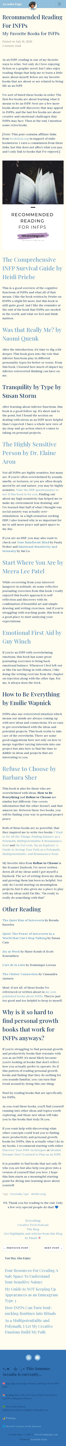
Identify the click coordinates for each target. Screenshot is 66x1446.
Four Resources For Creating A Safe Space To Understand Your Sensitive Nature (31, 1276)
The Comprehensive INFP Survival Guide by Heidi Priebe (32, 267)
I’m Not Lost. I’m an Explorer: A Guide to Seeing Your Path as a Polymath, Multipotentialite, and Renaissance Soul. (31, 849)
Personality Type (19, 1193)
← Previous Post (15, 1247)
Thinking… (11, 1418)
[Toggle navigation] (59, 4)
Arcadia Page (12, 4)
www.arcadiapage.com (46, 1434)
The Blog (33, 1229)
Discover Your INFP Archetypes (24, 1150)
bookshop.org (19, 138)
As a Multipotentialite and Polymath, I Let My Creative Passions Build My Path (29, 1326)
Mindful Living (38, 1193)
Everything (33, 1220)
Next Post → (53, 1247)
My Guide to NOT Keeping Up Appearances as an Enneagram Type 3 (31, 1294)
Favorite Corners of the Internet (23, 1426)
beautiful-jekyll (39, 1439)
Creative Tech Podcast (33, 1225)
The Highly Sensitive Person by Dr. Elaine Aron (29, 452)
